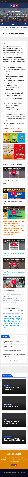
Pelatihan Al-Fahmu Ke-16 (10, 360)
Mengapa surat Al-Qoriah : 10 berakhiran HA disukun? (13, 440)
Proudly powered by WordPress (10, 472)
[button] (22, 23)
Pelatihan (6, 385)
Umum (5, 419)
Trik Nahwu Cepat (7, 436)
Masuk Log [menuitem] (3, 1)
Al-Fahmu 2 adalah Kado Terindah (12, 350)
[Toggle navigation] (13, 24)
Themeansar (14, 474)
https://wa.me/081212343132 (15, 313)
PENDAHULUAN (7, 346)
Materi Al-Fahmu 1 (8, 404)
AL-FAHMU (14, 11)
